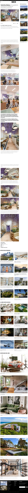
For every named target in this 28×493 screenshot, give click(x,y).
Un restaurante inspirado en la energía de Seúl (6, 274)
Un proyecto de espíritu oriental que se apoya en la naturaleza (9, 457)
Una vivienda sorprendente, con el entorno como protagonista (20, 350)
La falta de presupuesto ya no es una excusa (8, 373)
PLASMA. (4, 243)
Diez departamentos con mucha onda (6, 415)
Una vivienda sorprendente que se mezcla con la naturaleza (6, 338)
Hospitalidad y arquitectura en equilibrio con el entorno (21, 299)
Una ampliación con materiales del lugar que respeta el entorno (11, 394)
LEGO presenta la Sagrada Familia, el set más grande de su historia (6, 326)
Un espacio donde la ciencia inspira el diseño (6, 287)
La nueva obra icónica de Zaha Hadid (20, 274)
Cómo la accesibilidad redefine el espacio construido (20, 338)
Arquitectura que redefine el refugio (7, 350)
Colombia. (6, 244)
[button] (27, 2)
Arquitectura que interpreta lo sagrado (23, 35)
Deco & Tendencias (9, 484)
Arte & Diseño (9, 485)
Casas (8, 483)
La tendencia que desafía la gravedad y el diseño (20, 314)
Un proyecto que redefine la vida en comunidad (23, 12)
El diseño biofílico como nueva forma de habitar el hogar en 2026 (20, 326)
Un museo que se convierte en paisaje (23, 20)
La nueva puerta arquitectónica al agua (23, 42)
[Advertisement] (10, 34)
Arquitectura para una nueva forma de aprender (20, 262)
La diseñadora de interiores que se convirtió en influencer (6, 314)
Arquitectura (9, 482)
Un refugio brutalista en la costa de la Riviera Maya (9, 436)
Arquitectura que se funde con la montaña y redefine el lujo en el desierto (23, 27)
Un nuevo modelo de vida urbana (20, 286)
